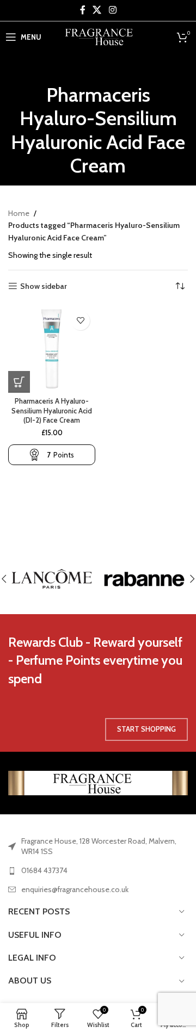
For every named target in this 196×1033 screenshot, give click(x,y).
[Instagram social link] (112, 10)
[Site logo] (98, 36)
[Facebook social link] (82, 10)
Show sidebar (43, 286)
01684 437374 (44, 870)
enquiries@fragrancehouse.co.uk (74, 889)
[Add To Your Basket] (19, 382)
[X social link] (97, 10)
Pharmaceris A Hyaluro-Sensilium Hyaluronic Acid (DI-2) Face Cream (51, 410)
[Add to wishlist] (80, 320)
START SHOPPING (146, 729)
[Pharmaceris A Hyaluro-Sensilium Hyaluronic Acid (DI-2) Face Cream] (51, 349)
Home (18, 213)
